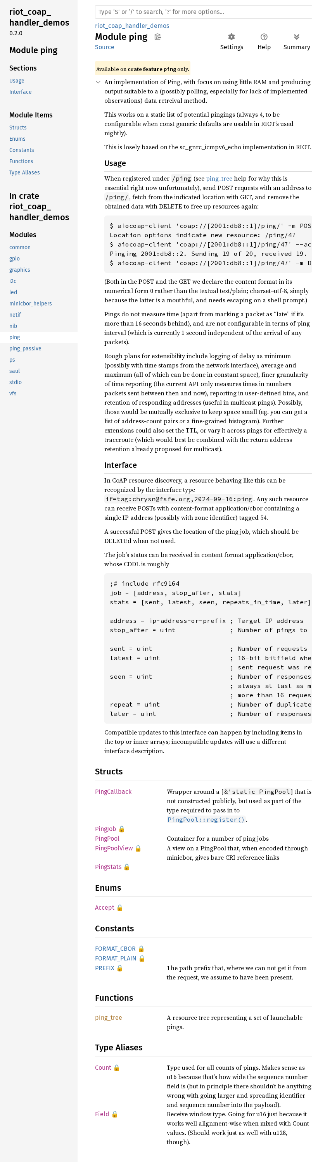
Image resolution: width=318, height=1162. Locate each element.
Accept (104, 907)
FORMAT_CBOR (115, 948)
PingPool (107, 838)
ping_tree (219, 178)
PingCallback (113, 791)
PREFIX (104, 968)
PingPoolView (114, 848)
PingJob (105, 829)
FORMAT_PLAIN (116, 958)
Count (103, 1067)
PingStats (108, 867)
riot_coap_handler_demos (132, 25)
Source (104, 47)
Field (102, 1114)
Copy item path (157, 36)
